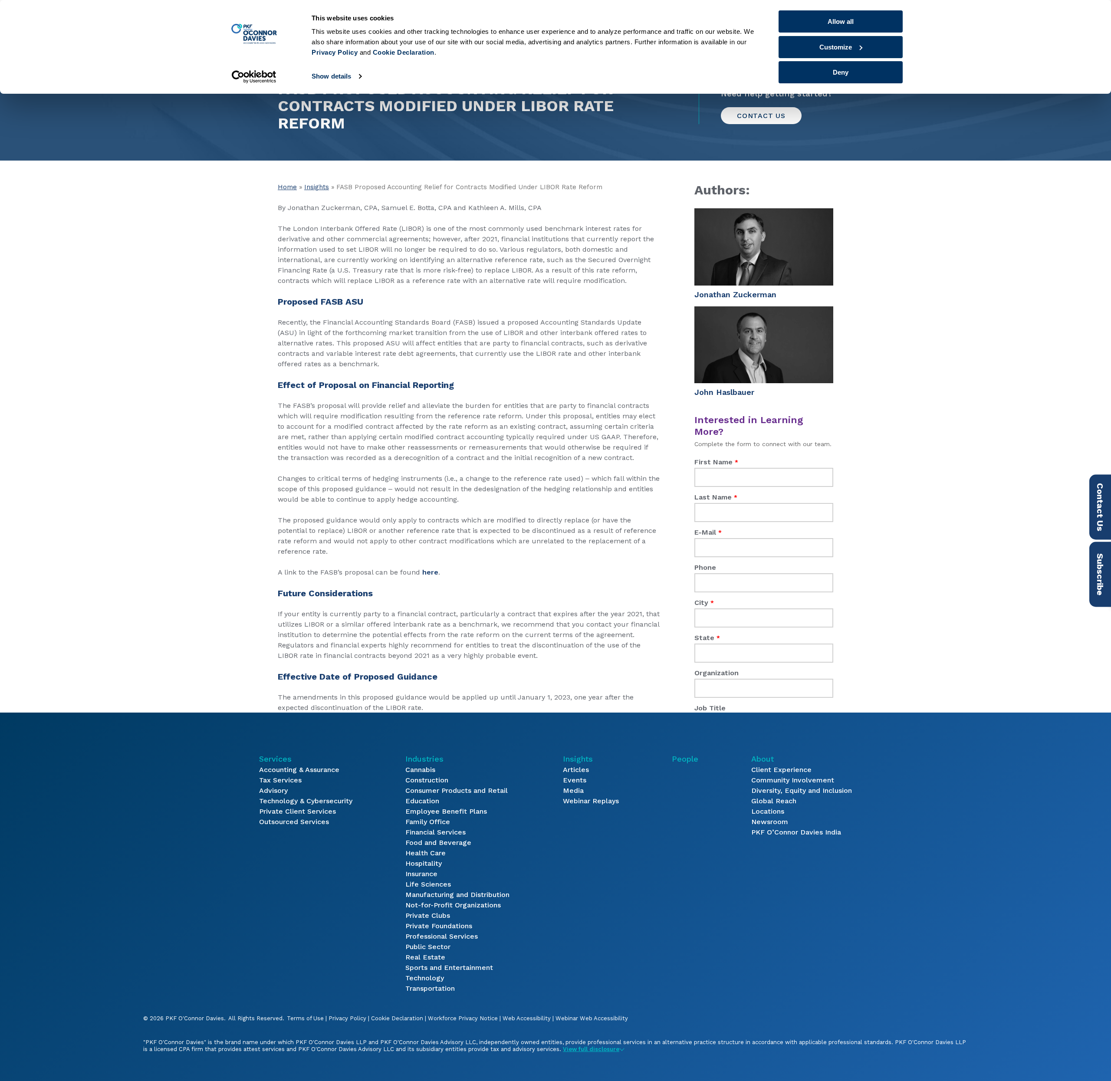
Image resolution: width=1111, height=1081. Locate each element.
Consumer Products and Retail (456, 790)
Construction (426, 780)
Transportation (430, 988)
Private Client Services (297, 811)
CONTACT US (761, 116)
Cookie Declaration (397, 1018)
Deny (840, 72)
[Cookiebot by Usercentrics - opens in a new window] (254, 76)
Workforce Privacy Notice (463, 1018)
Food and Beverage (438, 842)
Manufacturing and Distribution (457, 894)
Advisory (273, 790)
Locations (767, 811)
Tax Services (280, 780)
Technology (424, 978)
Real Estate (425, 957)
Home (287, 187)
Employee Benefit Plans (446, 811)
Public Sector (427, 947)
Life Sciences (428, 884)
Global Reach (773, 801)
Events (574, 780)
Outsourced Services (294, 822)
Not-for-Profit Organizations (453, 905)
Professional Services (441, 936)
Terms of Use (305, 1018)
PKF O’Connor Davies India (796, 832)
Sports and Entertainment (449, 967)
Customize (835, 47)
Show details (331, 76)
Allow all (841, 21)
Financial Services (435, 832)
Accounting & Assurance (299, 770)
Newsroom (769, 822)
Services (275, 758)
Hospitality (423, 863)
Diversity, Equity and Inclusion (801, 790)
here (430, 572)
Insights (316, 187)
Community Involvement (792, 780)
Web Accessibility (527, 1018)
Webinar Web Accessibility (592, 1018)
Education (422, 801)
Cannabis (420, 770)
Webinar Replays (591, 801)
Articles (576, 770)
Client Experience (781, 770)
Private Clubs (427, 915)
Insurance (421, 874)
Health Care (425, 853)
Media (573, 790)
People (685, 758)
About (762, 758)
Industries (424, 758)
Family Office (427, 822)
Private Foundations (438, 926)
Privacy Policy (347, 1018)
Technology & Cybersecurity (305, 801)
